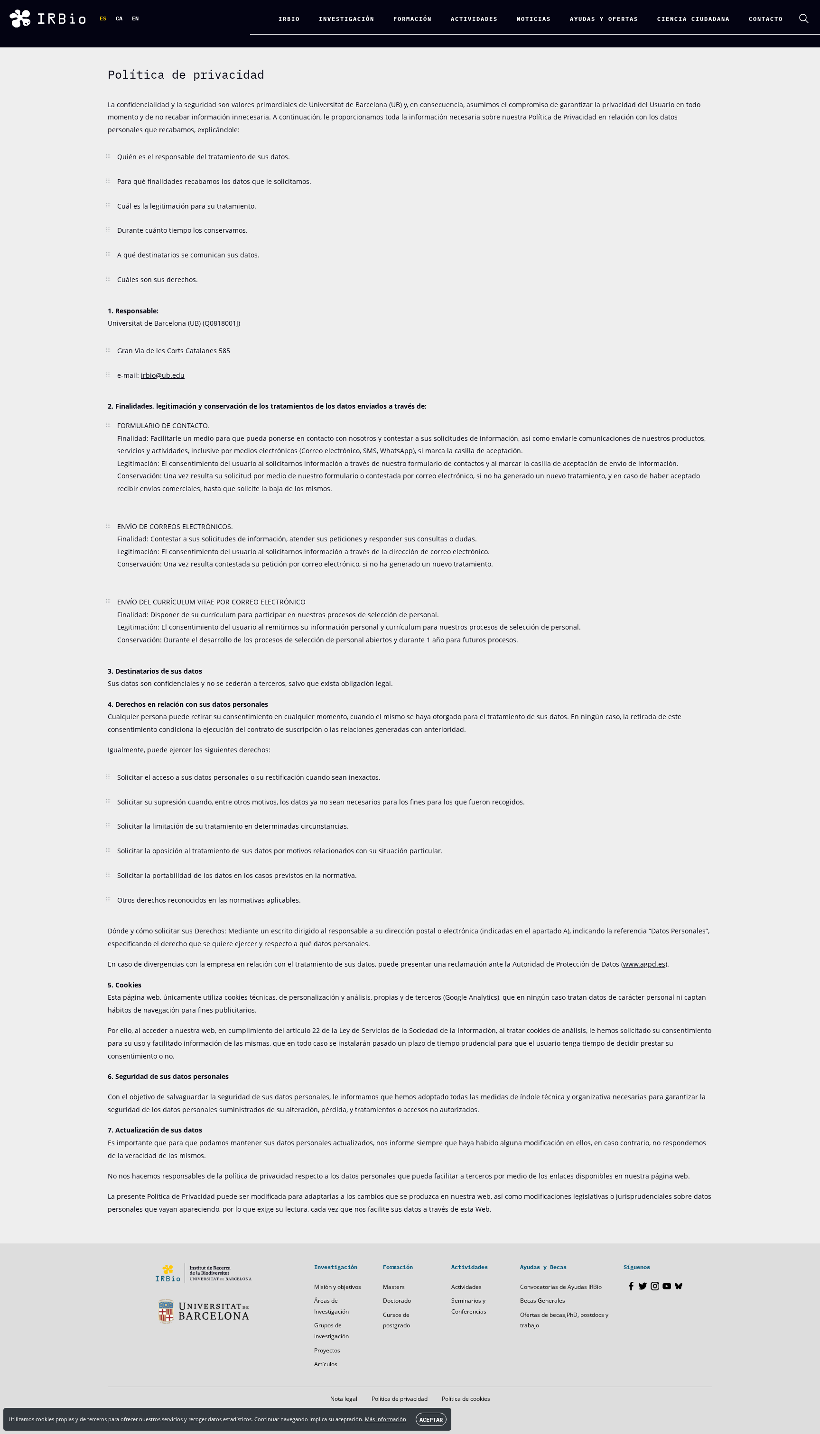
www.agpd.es (644, 963)
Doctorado (397, 1300)
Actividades (466, 1286)
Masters (394, 1286)
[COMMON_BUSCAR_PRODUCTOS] (803, 18)
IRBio (289, 18)
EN (135, 18)
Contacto (766, 18)
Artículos (325, 1364)
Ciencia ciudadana (693, 18)
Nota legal (343, 1398)
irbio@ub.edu (163, 375)
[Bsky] (678, 1286)
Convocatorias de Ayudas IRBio (561, 1286)
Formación (412, 18)
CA (119, 18)
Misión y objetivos (337, 1286)
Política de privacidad (400, 1398)
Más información (385, 1419)
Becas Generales (542, 1300)
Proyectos (327, 1350)
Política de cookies (466, 1398)
